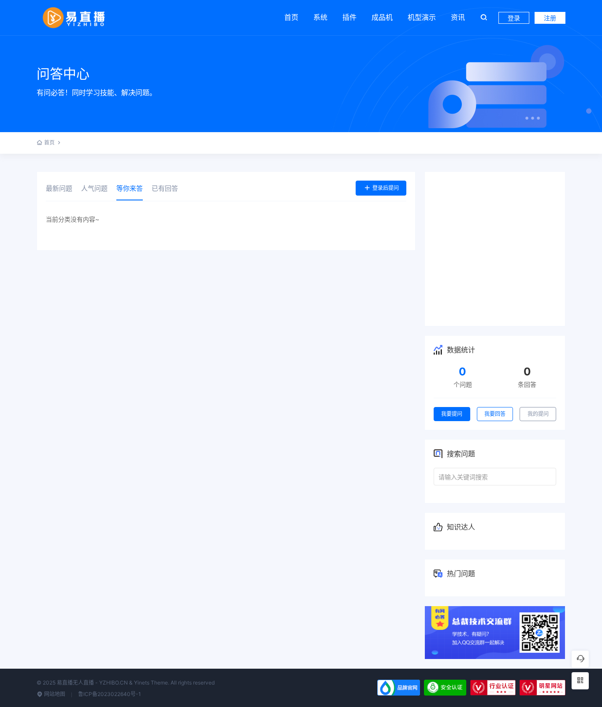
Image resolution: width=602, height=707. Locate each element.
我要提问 (451, 414)
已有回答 (165, 188)
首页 (291, 17)
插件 (349, 17)
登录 (514, 18)
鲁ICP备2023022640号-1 (109, 694)
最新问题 (59, 188)
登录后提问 (385, 188)
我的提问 (538, 414)
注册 (550, 18)
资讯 (458, 17)
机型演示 (422, 17)
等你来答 (129, 188)
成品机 (382, 17)
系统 (320, 17)
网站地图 (54, 694)
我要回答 (494, 414)
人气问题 (94, 188)
